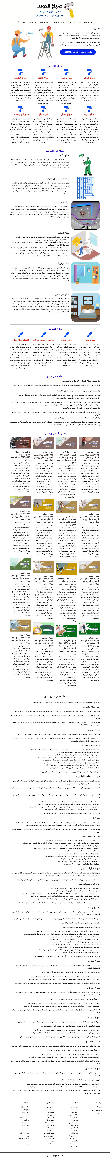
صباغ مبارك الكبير (92, 873)
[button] (83, 22)
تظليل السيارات (49, 1133)
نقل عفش (75, 1130)
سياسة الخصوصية (96, 1110)
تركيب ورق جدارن (24, 191)
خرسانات (51, 1109)
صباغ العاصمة (88, 22)
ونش (28, 1128)
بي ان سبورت (74, 1109)
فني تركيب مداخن (24, 1117)
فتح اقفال (75, 1117)
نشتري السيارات (49, 1123)
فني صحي (75, 1120)
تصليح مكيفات (25, 1125)
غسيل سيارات (25, 1123)
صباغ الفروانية (44, 22)
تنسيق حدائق (50, 1141)
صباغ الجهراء (32, 22)
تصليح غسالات (25, 1107)
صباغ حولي (77, 22)
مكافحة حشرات (73, 1115)
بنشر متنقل (74, 1112)
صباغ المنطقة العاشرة (90, 781)
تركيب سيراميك (73, 1136)
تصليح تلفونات (25, 1112)
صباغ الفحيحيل (87, 1080)
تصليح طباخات (49, 1130)
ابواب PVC (74, 1146)
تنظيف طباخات (49, 1128)
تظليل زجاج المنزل (23, 1133)
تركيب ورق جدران (55, 185)
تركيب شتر (74, 1141)
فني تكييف (50, 1117)
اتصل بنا (99, 1107)
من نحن (99, 1113)
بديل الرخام (50, 1143)
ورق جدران (45, 188)
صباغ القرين (55, 22)
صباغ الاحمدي (67, 22)
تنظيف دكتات (50, 1125)
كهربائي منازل (73, 1125)
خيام (28, 1141)
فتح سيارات (74, 1133)
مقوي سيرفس (73, 1123)
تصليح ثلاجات (25, 1109)
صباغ (23, 22)
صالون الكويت (49, 1115)
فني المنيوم (26, 1120)
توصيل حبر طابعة (24, 1138)
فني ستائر (51, 1138)
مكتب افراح (50, 1112)
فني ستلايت (74, 1107)
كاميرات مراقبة (73, 1128)
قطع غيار (26, 1143)
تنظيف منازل (50, 1107)
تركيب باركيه (74, 1138)
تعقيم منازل (50, 1120)
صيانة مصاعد (74, 1143)
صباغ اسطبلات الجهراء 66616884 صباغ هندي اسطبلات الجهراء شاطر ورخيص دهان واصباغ (66, 457)
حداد (28, 1115)
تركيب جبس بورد (48, 1136)
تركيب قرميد (25, 1136)
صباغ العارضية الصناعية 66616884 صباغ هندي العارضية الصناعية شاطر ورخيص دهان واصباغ (67, 645)
